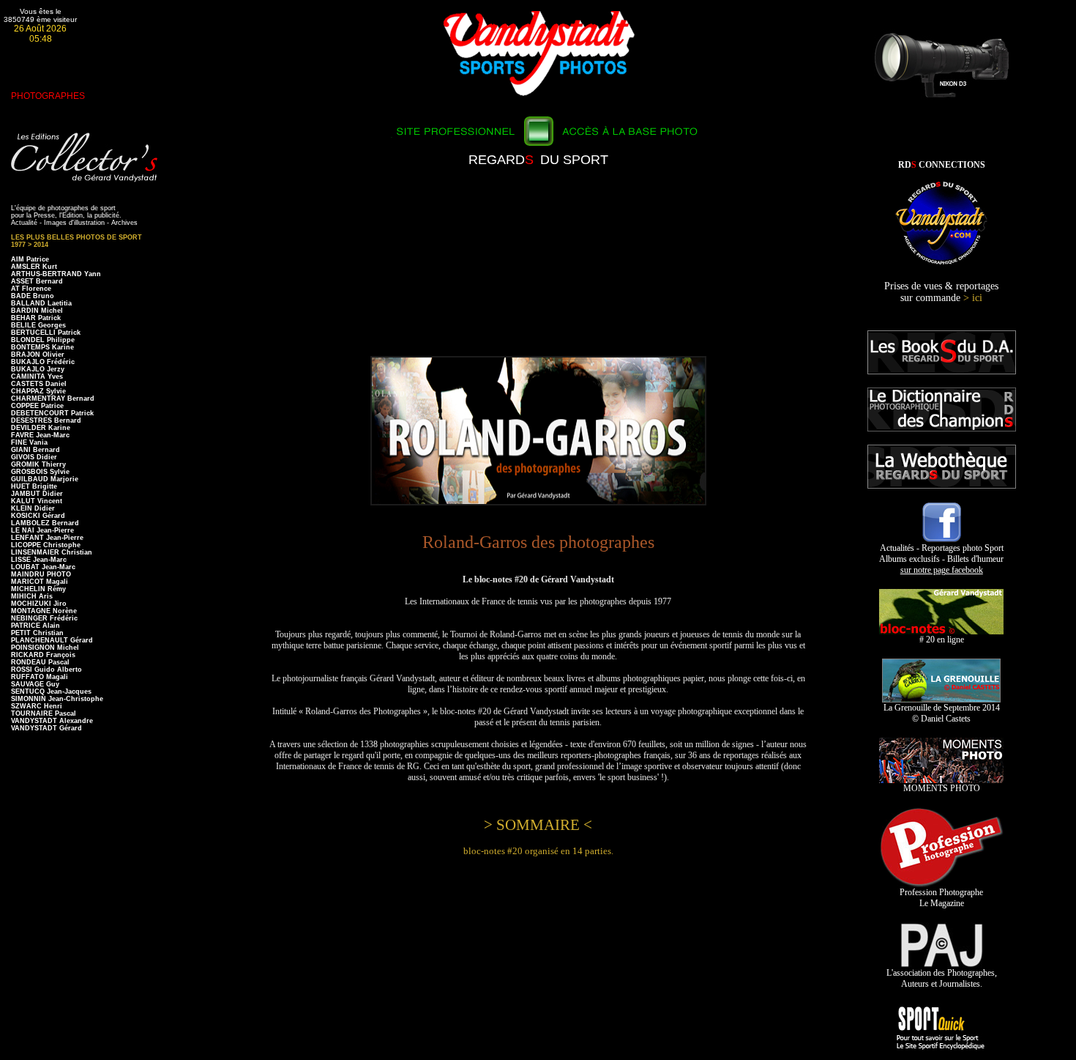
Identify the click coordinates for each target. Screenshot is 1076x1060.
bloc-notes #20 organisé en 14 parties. (538, 850)
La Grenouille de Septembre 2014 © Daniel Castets (941, 713)
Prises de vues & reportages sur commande (941, 292)
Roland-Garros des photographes (538, 542)
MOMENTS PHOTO (941, 788)
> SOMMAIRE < (538, 825)
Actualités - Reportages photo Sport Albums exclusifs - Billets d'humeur (941, 559)
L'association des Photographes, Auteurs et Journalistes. (941, 978)
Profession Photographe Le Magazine (941, 897)
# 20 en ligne (941, 639)
